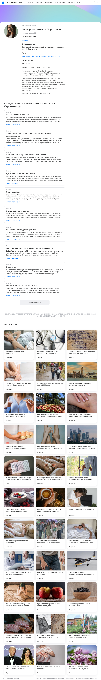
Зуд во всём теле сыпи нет (19, 211)
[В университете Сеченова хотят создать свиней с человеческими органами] (50, 471)
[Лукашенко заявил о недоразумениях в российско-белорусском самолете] (82, 565)
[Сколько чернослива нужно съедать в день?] (82, 597)
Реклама (16, 678)
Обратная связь (70, 678)
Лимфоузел (11, 267)
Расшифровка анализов (17, 115)
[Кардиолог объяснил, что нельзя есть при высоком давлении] (50, 502)
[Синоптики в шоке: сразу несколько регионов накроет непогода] (50, 534)
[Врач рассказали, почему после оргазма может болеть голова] (19, 597)
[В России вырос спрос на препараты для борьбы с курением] (19, 408)
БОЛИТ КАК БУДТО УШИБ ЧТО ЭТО (22, 286)
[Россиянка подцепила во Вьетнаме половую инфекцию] (82, 471)
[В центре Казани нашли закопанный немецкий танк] (50, 628)
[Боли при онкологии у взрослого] (82, 502)
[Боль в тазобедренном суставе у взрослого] (50, 565)
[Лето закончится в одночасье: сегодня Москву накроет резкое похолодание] (82, 439)
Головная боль (13, 192)
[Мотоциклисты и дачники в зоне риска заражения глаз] (82, 628)
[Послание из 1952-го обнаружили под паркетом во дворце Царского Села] (82, 345)
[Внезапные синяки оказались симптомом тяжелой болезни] (82, 408)
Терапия (25, 40)
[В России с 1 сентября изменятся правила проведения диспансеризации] (19, 565)
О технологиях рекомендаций (85, 678)
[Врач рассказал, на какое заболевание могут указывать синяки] (50, 439)
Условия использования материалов (53, 678)
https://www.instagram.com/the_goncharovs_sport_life (41, 56)
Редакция (38, 678)
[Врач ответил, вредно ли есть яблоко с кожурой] (50, 597)
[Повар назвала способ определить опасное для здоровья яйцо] (19, 439)
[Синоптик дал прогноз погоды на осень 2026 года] (50, 376)
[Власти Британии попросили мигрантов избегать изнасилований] (82, 376)
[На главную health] (10, 2)
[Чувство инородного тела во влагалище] (19, 534)
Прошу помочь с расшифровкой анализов (26, 155)
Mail (3, 678)
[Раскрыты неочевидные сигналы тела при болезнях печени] (19, 376)
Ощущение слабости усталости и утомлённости (29, 248)
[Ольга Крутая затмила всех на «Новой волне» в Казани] (19, 660)
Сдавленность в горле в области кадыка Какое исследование (28, 134)
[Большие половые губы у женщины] (19, 345)
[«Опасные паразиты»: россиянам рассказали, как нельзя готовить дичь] (19, 628)
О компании (9, 678)
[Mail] (3, 2)
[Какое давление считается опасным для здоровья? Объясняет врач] (50, 345)
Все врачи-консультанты (29, 25)
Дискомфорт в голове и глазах (20, 173)
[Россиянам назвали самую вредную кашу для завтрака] (19, 502)
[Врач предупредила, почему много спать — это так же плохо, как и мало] (82, 534)
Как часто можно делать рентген (21, 230)
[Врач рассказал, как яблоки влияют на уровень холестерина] (50, 408)
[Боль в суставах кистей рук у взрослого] (50, 660)
